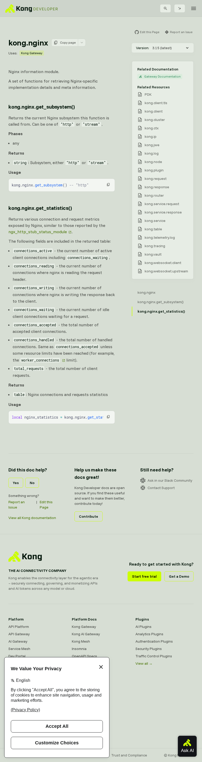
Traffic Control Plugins (153, 656)
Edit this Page (46, 505)
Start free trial (144, 576)
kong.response (157, 187)
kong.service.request (162, 203)
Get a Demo (179, 576)
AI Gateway (17, 641)
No (32, 482)
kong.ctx (152, 128)
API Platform (18, 626)
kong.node (153, 161)
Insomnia (79, 648)
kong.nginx (146, 292)
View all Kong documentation (32, 517)
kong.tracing (155, 245)
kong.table (153, 229)
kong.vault (153, 254)
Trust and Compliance (129, 755)
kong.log (152, 153)
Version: (142, 47)
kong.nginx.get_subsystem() (41, 106)
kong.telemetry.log (160, 237)
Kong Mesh (81, 641)
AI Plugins (143, 626)
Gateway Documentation (162, 76)
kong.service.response (163, 212)
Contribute (88, 516)
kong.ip (150, 136)
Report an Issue (16, 505)
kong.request (155, 178)
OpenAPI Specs (84, 656)
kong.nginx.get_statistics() (40, 208)
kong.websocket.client (163, 262)
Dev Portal (17, 656)
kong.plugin (154, 170)
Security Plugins (148, 648)
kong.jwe (152, 145)
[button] (108, 184)
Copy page (68, 42)
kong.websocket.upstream (166, 271)
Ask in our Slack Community (170, 480)
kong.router (154, 195)
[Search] (165, 8)
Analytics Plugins (149, 634)
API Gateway (19, 634)
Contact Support (161, 487)
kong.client (154, 111)
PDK (148, 94)
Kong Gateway (31, 53)
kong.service (155, 220)
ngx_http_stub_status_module (37, 231)
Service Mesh (19, 648)
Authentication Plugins (154, 641)
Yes (16, 482)
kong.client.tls (156, 102)
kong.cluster (155, 119)
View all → (144, 663)
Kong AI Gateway (86, 634)
